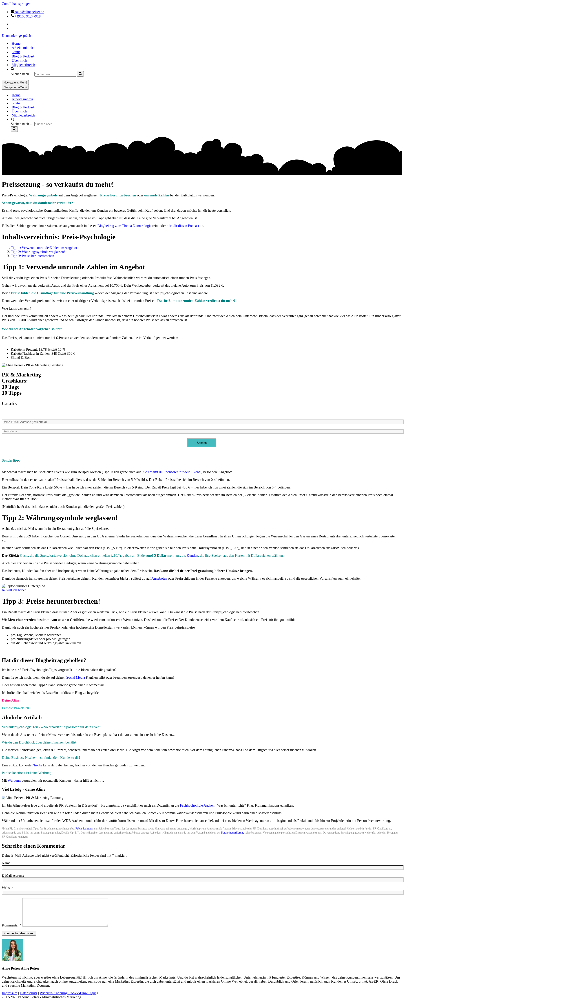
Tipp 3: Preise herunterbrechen (32, 256)
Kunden (192, 555)
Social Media (75, 677)
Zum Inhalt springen (16, 4)
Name (6, 863)
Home (16, 43)
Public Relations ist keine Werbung (26, 773)
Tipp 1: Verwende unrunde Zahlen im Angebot (44, 248)
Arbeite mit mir (22, 48)
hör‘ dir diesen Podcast (183, 226)
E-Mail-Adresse (13, 875)
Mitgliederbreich (23, 65)
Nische (37, 765)
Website (7, 888)
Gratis (16, 52)
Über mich (19, 60)
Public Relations (84, 828)
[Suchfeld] (80, 74)
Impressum (9, 993)
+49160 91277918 (27, 16)
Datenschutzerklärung (232, 832)
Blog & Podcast (23, 56)
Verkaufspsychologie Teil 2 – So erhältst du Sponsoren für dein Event (51, 727)
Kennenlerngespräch (16, 35)
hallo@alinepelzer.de (29, 12)
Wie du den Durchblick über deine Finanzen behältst (39, 742)
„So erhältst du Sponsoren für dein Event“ (171, 472)
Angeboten (159, 578)
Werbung (14, 780)
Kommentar (11, 925)
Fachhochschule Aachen (197, 805)
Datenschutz (28, 993)
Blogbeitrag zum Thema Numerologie (124, 226)
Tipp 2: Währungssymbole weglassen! (38, 252)
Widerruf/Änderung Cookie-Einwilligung (69, 993)
